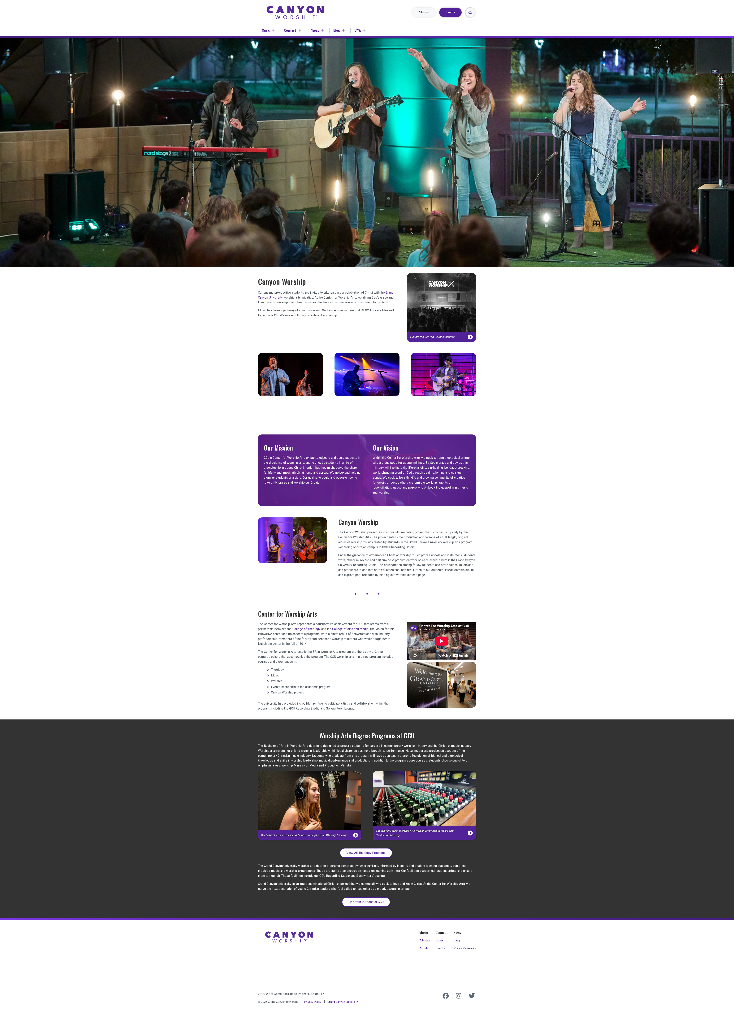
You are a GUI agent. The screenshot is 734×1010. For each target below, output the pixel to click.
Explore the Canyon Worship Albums (432, 336)
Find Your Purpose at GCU (366, 902)
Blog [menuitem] (336, 30)
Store (439, 940)
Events (440, 948)
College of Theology (306, 629)
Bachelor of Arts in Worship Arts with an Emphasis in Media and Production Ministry (414, 833)
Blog (457, 940)
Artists (424, 948)
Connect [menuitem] (290, 30)
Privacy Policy (312, 1001)
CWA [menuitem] (357, 30)
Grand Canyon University (342, 1001)
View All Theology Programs (366, 853)
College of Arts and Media (350, 629)
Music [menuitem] (266, 30)
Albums (424, 940)
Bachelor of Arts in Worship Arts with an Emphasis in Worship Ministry (304, 835)
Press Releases (465, 948)
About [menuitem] (315, 30)
